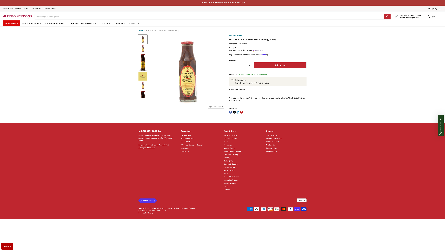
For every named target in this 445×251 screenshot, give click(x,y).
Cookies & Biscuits (231, 164)
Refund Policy (271, 151)
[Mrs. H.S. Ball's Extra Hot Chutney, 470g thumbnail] (142, 48)
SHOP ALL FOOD (230, 135)
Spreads (227, 190)
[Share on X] (234, 112)
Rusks (226, 174)
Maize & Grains (229, 170)
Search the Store (272, 142)
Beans (226, 142)
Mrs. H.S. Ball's (235, 36)
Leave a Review (36, 8)
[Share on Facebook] (230, 112)
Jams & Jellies (229, 167)
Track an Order (8, 8)
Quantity (232, 60)
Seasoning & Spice (231, 180)
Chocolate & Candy (231, 154)
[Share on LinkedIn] (238, 112)
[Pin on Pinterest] (241, 112)
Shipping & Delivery (22, 8)
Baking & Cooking (230, 138)
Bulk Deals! (185, 142)
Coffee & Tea (228, 161)
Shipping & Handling (274, 138)
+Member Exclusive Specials (192, 145)
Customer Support (50, 8)
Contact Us (270, 145)
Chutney (227, 158)
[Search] (387, 16)
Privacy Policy (271, 148)
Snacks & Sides (230, 183)
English (300, 200)
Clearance (185, 151)
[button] (268, 50)
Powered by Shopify (145, 213)
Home (140, 30)
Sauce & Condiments (232, 177)
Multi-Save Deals (187, 138)
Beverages (228, 145)
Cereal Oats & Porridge (232, 151)
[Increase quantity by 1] (250, 65)
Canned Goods (229, 148)
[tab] (237, 90)
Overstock (185, 148)
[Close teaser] (440, 133)
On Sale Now (186, 135)
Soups (226, 186)
